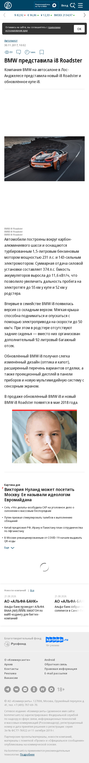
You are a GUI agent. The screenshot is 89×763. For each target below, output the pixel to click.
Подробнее (27, 754)
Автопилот (10, 41)
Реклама (10, 673)
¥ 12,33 (45, 15)
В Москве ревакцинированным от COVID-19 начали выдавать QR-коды (43, 539)
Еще (6, 547)
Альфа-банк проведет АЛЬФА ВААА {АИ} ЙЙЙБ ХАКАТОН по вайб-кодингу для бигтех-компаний (24, 612)
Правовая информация (60, 669)
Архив (8, 664)
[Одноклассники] (34, 689)
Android (49, 660)
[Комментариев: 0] (18, 52)
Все (32, 590)
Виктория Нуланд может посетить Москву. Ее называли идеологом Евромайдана (39, 494)
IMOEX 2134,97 (63, 15)
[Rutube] (43, 689)
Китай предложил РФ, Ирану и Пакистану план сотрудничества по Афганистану (43, 529)
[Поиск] (73, 5)
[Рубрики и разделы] (80, 5)
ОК (79, 29)
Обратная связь (55, 664)
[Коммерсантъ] (8, 5)
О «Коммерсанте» (17, 660)
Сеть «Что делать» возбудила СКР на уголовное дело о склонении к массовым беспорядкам (39, 509)
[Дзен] (25, 689)
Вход (64, 5)
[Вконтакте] (16, 689)
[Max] (51, 689)
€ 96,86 (32, 15)
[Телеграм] (7, 689)
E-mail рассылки (55, 673)
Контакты (11, 669)
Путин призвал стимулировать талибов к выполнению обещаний (38, 519)
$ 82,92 (18, 15)
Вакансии (11, 678)
